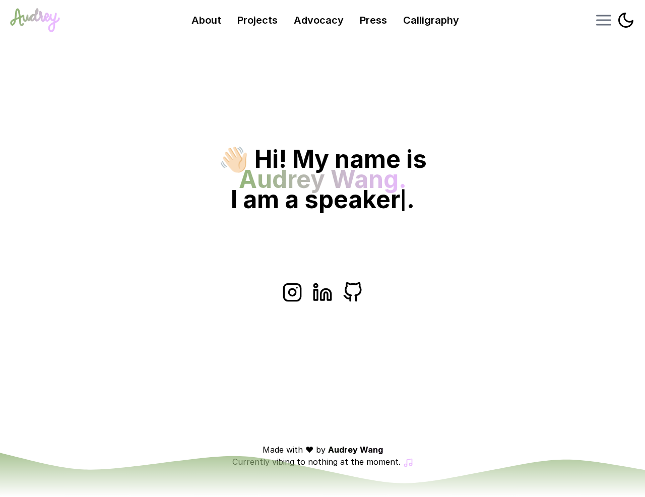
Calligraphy (431, 20)
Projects (257, 20)
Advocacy (319, 20)
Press (373, 20)
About (206, 20)
